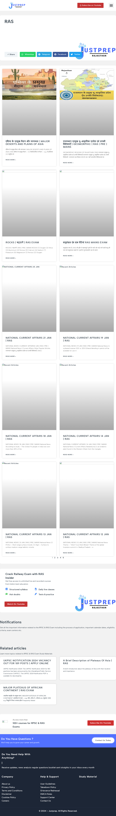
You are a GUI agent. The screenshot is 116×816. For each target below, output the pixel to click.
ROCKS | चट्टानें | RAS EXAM (22, 242)
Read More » (11, 160)
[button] (111, 5)
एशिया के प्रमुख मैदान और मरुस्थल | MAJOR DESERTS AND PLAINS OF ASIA (28, 142)
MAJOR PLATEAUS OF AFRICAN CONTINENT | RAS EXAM (22, 689)
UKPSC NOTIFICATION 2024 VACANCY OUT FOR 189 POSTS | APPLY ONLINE (27, 662)
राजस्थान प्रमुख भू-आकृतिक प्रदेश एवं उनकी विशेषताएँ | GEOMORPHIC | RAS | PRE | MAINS (85, 144)
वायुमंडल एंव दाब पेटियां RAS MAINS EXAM (85, 242)
